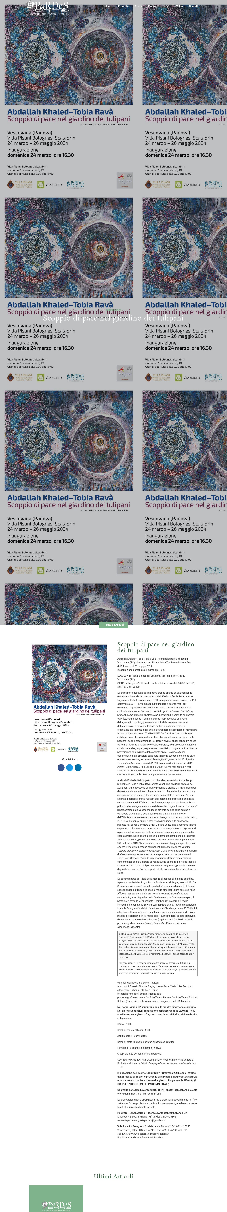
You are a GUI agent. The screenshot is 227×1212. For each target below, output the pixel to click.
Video (179, 6)
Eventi (166, 6)
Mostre (152, 6)
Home (108, 6)
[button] (61, 767)
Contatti (193, 6)
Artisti (138, 6)
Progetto (123, 6)
